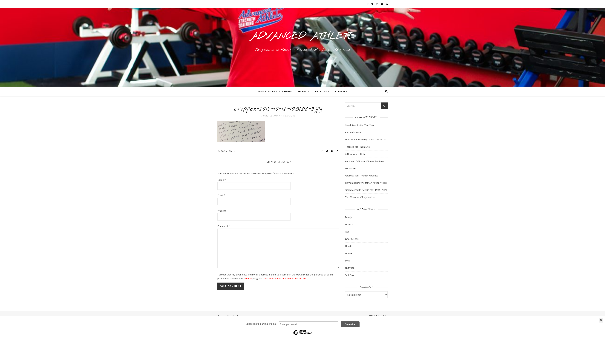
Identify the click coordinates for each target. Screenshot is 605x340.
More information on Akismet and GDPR (284, 278)
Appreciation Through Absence (361, 175)
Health (348, 246)
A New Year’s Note (355, 154)
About (302, 91)
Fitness (349, 224)
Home (348, 253)
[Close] (601, 320)
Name (221, 179)
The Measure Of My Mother (360, 197)
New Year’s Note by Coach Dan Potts (365, 139)
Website (222, 210)
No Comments (288, 115)
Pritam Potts (228, 151)
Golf (347, 231)
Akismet (247, 278)
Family (348, 217)
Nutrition (349, 267)
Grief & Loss (352, 238)
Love (347, 260)
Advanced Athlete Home (275, 91)
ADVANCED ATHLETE (302, 36)
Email (221, 195)
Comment (223, 226)
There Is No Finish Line (357, 146)
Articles (321, 91)
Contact (341, 91)
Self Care (350, 275)
